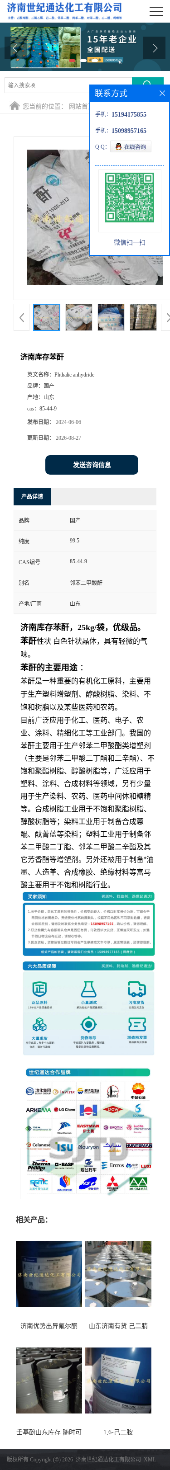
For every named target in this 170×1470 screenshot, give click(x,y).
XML (150, 1459)
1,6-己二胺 (118, 1432)
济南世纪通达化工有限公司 (108, 1459)
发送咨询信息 (92, 465)
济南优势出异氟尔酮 (49, 1326)
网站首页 (81, 106)
